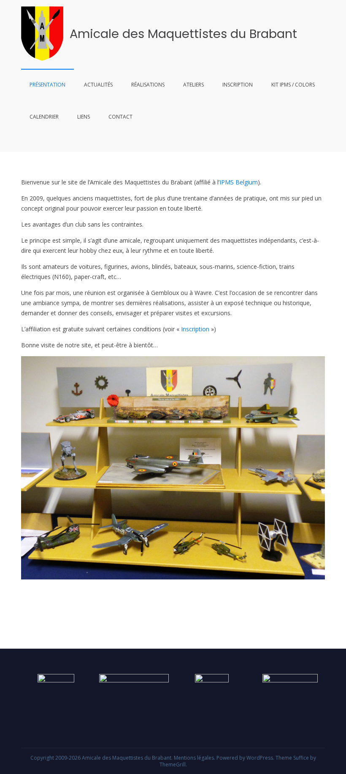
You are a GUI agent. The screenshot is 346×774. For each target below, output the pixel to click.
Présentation (47, 84)
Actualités (98, 84)
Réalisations (148, 84)
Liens (83, 116)
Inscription (237, 84)
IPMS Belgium (238, 182)
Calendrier (44, 116)
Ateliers (193, 84)
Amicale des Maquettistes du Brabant (183, 33)
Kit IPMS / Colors (293, 84)
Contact (120, 116)
